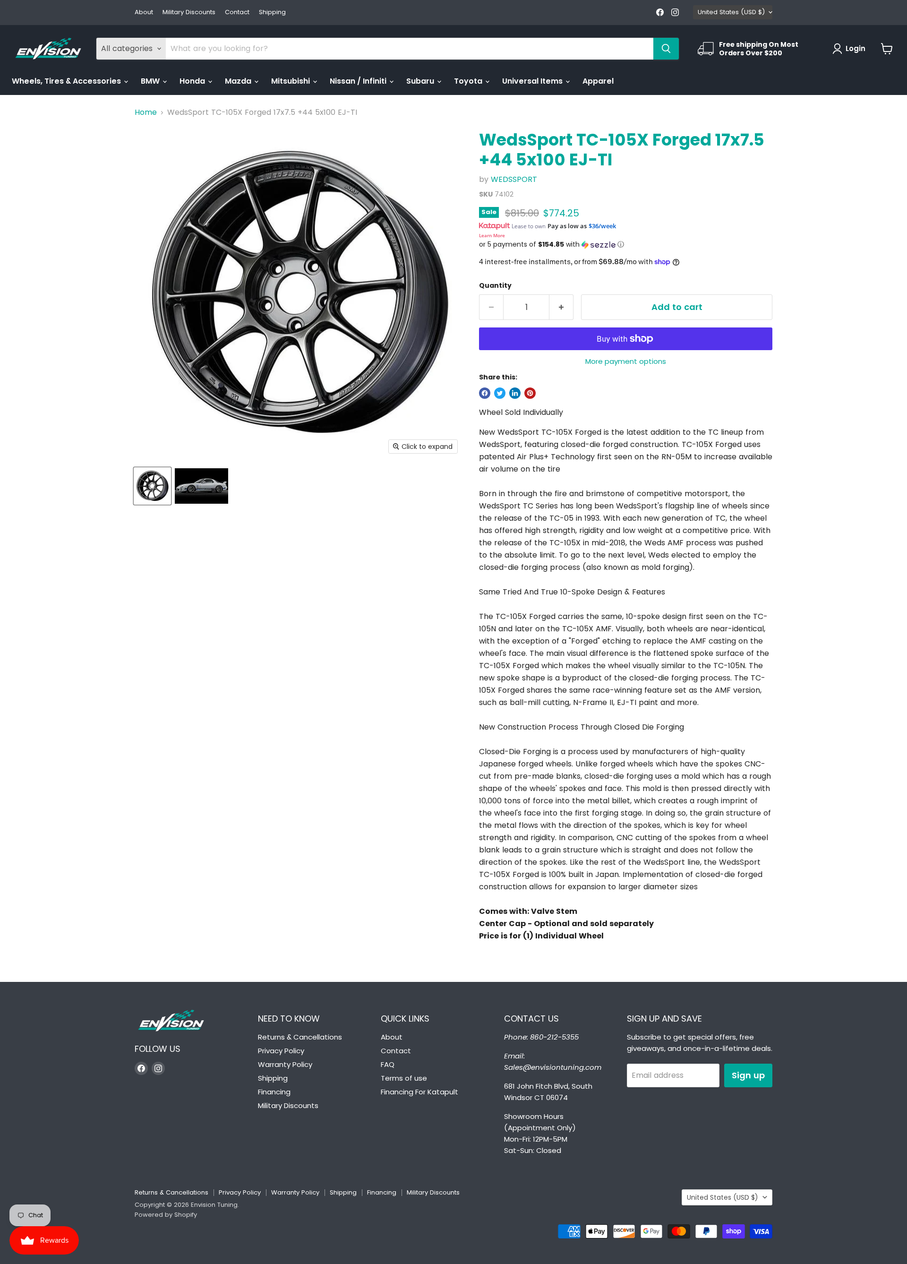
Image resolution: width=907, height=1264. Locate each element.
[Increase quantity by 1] (561, 307)
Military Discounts (189, 12)
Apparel (598, 81)
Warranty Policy (285, 1064)
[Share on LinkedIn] (515, 393)
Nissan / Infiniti (359, 81)
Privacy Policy (281, 1051)
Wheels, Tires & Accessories (67, 81)
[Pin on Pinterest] (530, 393)
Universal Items (533, 81)
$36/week (602, 226)
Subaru (421, 81)
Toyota (469, 81)
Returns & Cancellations (300, 1037)
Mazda (239, 81)
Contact (237, 12)
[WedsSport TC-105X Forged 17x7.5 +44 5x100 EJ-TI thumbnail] (152, 486)
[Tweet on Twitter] (499, 393)
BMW (151, 81)
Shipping (272, 12)
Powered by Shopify (166, 1214)
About (144, 12)
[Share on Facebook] (484, 393)
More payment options (625, 361)
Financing (274, 1092)
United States (731, 12)
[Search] (666, 49)
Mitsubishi (291, 81)
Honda (193, 81)
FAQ (387, 1064)
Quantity (495, 285)
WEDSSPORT (514, 179)
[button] (625, 244)
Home (146, 112)
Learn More (492, 235)
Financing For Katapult (419, 1092)
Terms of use (404, 1078)
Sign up (748, 1075)
